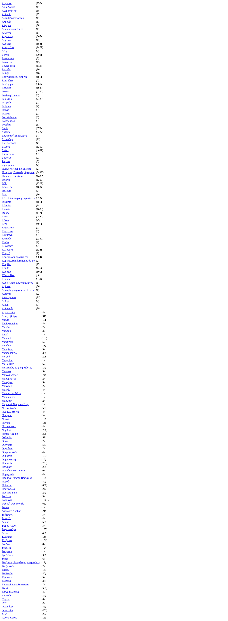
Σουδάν (6, 544)
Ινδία (4, 183)
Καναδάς (6, 238)
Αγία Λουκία (8, 7)
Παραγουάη (8, 474)
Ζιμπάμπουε (8, 165)
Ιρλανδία (6, 201)
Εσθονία (6, 157)
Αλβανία (6, 21)
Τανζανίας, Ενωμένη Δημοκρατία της (21, 562)
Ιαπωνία (6, 179)
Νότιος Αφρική (10, 433)
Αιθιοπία (6, 14)
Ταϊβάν (5, 569)
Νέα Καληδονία (10, 411)
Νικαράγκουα (9, 426)
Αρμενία (6, 40)
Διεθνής (6, 132)
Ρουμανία (7, 500)
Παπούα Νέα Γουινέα (13, 470)
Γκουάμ (6, 113)
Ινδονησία (7, 187)
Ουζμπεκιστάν (9, 452)
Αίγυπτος (7, 3)
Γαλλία (5, 91)
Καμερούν (7, 231)
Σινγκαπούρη (9, 529)
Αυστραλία (8, 47)
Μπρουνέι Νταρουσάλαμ (15, 404)
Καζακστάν (8, 227)
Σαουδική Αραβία (11, 511)
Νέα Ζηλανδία (9, 408)
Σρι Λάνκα (7, 555)
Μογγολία (7, 360)
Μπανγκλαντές (10, 375)
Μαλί (5, 334)
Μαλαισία (7, 338)
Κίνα (4, 223)
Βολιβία (6, 73)
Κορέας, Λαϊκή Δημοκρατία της (18, 260)
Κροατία (6, 271)
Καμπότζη (7, 234)
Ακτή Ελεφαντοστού (13, 18)
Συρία (5, 558)
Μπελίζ (6, 389)
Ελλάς (5, 150)
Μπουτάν (7, 400)
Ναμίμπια (7, 415)
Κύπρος (6, 279)
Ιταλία (5, 216)
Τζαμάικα (7, 577)
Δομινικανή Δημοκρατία (14, 135)
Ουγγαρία (7, 444)
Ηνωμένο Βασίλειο (12, 176)
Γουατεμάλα (8, 120)
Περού (5, 481)
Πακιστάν (7, 463)
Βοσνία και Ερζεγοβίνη (14, 76)
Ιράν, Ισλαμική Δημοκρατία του (18, 198)
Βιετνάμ (6, 69)
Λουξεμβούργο (10, 316)
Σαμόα (5, 507)
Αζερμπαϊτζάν (9, 10)
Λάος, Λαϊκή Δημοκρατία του (17, 282)
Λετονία (6, 293)
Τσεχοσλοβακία (10, 591)
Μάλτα (5, 319)
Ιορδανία (6, 190)
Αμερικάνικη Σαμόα (12, 29)
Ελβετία (6, 146)
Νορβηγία (7, 430)
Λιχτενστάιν (8, 312)
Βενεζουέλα (8, 65)
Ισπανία (6, 209)
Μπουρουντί (8, 397)
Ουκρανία (7, 455)
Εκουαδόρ (7, 139)
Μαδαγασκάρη (10, 323)
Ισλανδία (6, 205)
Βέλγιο (5, 54)
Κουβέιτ (6, 264)
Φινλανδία (7, 610)
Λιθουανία (7, 308)
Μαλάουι (7, 330)
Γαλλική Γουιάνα (11, 95)
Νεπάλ (5, 419)
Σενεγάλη (7, 518)
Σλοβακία (7, 536)
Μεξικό (6, 356)
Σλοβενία (7, 540)
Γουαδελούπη (9, 117)
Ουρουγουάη (9, 459)
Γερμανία (7, 98)
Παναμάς (7, 466)
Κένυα (5, 220)
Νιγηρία (6, 422)
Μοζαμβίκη (8, 363)
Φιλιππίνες (7, 606)
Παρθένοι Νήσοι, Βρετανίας (17, 477)
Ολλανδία (7, 437)
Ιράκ (4, 194)
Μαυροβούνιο (9, 352)
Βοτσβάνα (7, 80)
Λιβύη (5, 304)
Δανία (5, 128)
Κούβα (5, 268)
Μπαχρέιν (7, 386)
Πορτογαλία (8, 488)
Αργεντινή (7, 36)
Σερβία (5, 522)
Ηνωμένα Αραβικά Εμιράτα (16, 168)
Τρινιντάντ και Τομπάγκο (15, 584)
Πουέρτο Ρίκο (9, 492)
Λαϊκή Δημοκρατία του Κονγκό (18, 290)
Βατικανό (7, 62)
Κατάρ (5, 242)
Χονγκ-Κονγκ (9, 617)
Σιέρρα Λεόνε (9, 525)
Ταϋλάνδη (7, 573)
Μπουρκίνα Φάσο (11, 393)
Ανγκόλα (6, 32)
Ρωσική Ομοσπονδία (13, 503)
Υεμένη (6, 599)
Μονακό (6, 371)
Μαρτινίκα (7, 341)
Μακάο (6, 327)
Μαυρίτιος (7, 349)
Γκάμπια (6, 106)
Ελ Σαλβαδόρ (9, 143)
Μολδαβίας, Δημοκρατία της (17, 367)
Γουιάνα (6, 124)
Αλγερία (6, 25)
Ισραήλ (6, 212)
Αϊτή (4, 51)
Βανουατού (8, 58)
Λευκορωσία (9, 297)
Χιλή (4, 613)
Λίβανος (6, 286)
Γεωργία (6, 102)
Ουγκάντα (7, 448)
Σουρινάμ (7, 551)
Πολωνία (7, 485)
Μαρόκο (6, 345)
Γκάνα (5, 109)
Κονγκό (6, 253)
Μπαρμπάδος (9, 378)
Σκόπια (5, 533)
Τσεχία (5, 588)
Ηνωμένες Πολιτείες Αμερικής (18, 172)
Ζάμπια (6, 161)
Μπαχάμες (7, 382)
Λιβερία (6, 301)
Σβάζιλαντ (7, 514)
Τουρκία (6, 580)
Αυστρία (6, 43)
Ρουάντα (6, 496)
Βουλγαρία (8, 84)
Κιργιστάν (7, 245)
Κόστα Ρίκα (8, 275)
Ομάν (5, 441)
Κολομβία (7, 249)
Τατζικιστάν (8, 566)
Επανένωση (8, 154)
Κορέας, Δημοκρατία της (15, 257)
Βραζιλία (6, 87)
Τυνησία (6, 595)
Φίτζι (4, 602)
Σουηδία (6, 547)
